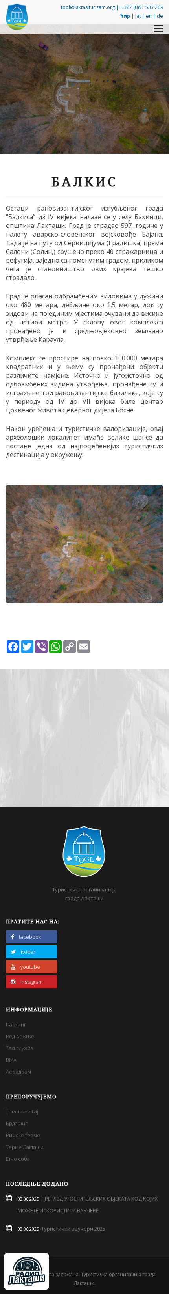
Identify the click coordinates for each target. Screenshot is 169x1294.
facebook (30, 936)
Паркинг (16, 1024)
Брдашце (17, 1123)
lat (138, 16)
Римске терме (23, 1135)
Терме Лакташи (25, 1146)
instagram (31, 981)
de (160, 16)
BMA (11, 1059)
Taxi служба (19, 1048)
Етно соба (18, 1158)
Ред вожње (20, 1036)
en (149, 16)
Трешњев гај (22, 1111)
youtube (30, 966)
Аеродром (18, 1071)
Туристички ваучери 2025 (72, 1228)
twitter (28, 951)
